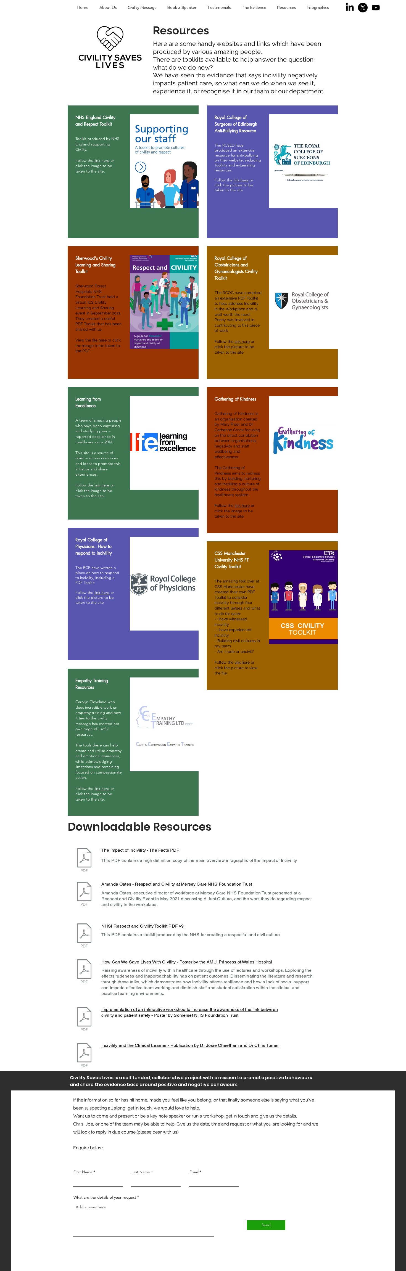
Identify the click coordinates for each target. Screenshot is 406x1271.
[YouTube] (376, 7)
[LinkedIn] (350, 7)
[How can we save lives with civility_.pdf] (84, 972)
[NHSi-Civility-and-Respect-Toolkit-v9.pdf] (84, 936)
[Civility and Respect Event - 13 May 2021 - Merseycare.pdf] (84, 894)
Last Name (140, 1172)
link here (101, 160)
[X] (363, 7)
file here (99, 340)
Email (194, 1172)
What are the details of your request (104, 1197)
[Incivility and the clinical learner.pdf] (84, 1055)
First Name (83, 1172)
